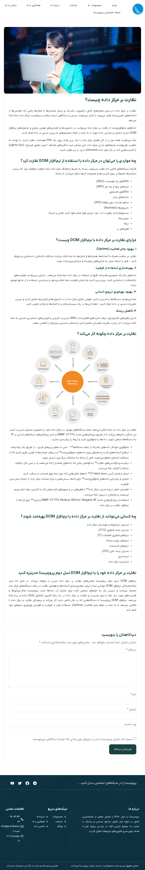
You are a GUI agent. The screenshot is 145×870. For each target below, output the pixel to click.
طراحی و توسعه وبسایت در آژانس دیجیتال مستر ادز (32, 865)
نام (133, 694)
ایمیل (131, 709)
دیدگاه (131, 650)
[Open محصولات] (88, 5)
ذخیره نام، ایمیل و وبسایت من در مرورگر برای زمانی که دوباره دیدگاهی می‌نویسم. (82, 739)
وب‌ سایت (130, 724)
